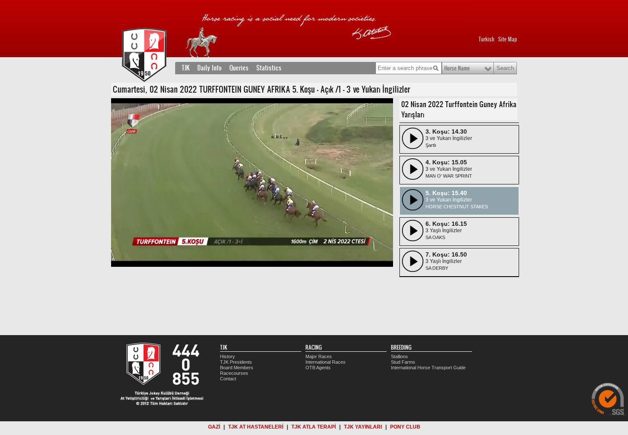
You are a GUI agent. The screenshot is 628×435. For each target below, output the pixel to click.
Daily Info (209, 68)
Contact (228, 378)
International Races (325, 362)
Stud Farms (403, 362)
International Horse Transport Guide (428, 367)
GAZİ (214, 427)
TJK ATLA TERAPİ (313, 427)
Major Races (318, 356)
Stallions (399, 356)
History (227, 356)
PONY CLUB (405, 427)
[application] (252, 182)
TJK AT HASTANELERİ (255, 427)
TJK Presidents (236, 362)
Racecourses (234, 373)
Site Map (507, 39)
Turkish (486, 39)
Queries (239, 68)
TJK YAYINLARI (363, 427)
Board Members (236, 367)
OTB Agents (318, 367)
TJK (186, 68)
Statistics (269, 68)
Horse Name (457, 68)
